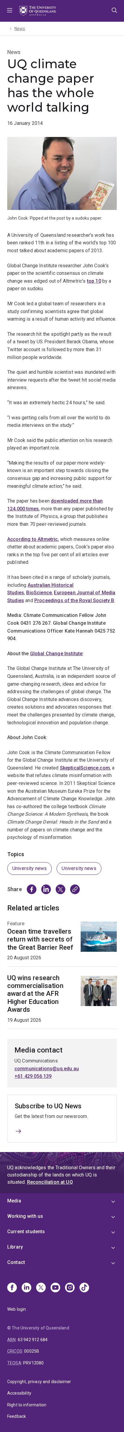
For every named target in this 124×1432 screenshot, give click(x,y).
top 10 (94, 281)
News (19, 28)
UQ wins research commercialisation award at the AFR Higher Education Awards (35, 994)
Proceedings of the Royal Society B (74, 600)
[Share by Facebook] (31, 889)
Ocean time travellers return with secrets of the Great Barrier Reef (40, 939)
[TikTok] (84, 1288)
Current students (26, 1231)
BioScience (39, 592)
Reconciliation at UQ (50, 1182)
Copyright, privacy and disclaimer (39, 1381)
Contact (16, 1262)
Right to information (26, 1404)
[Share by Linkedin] (46, 889)
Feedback (16, 1416)
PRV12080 (33, 1363)
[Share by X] (60, 889)
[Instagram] (70, 1288)
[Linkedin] (26, 1288)
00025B (31, 1351)
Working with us (25, 1216)
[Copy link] (75, 889)
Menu (9, 11)
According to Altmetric (32, 539)
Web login (16, 1309)
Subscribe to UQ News (48, 1106)
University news (29, 868)
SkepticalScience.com (85, 768)
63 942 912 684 (33, 1339)
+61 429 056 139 (32, 1076)
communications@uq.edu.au (46, 1069)
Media (14, 1201)
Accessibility (19, 1393)
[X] (41, 1288)
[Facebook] (12, 1288)
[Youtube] (55, 1288)
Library (15, 1247)
